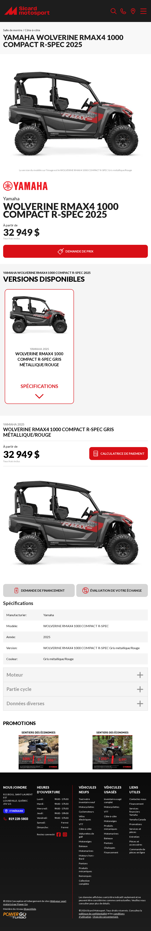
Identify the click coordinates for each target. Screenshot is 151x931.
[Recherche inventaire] (113, 11)
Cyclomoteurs (86, 811)
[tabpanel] (52, 813)
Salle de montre (12, 30)
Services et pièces (135, 830)
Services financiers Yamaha (134, 811)
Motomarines (86, 850)
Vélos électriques (85, 818)
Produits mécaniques (85, 870)
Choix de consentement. (106, 916)
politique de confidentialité (93, 913)
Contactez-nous (137, 799)
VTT (81, 824)
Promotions (135, 824)
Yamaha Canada (137, 819)
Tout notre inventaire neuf (87, 801)
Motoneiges (85, 841)
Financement (111, 852)
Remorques (85, 876)
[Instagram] (65, 834)
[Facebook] (58, 834)
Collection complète (84, 882)
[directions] (133, 11)
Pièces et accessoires (135, 843)
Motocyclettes (86, 806)
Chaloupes (109, 847)
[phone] (123, 11)
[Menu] (143, 11)
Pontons (83, 863)
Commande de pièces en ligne (137, 851)
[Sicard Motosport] (27, 11)
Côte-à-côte (32, 30)
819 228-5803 (18, 819)
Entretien (134, 836)
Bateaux (83, 846)
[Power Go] (37, 915)
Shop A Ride (30, 908)
